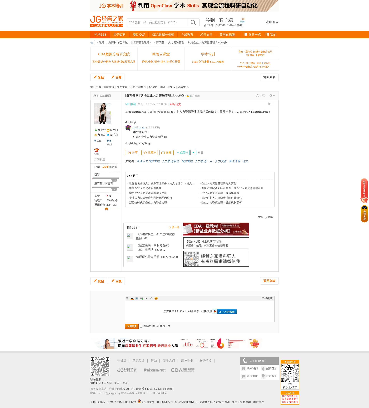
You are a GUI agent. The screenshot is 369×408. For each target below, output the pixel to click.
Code (151, 298)
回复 (119, 77)
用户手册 (187, 360)
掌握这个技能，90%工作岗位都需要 (206, 245)
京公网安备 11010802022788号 (159, 402)
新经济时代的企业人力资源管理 (148, 202)
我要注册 (206, 311)
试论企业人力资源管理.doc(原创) (207, 42)
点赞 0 (183, 152)
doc (211, 161)
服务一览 (254, 34)
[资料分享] (132, 95)
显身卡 (171, 87)
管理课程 (234, 161)
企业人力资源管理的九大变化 (218, 183)
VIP (96, 154)
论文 (245, 161)
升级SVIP (220, 25)
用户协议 (258, 402)
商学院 (160, 42)
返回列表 (269, 77)
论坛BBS (100, 34)
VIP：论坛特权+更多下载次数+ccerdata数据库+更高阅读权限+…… (255, 65)
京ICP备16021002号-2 (103, 402)
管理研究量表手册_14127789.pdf (157, 256)
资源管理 (187, 161)
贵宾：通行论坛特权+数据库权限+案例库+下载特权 (255, 53)
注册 (269, 22)
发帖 (101, 77)
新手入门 (169, 360)
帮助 (154, 360)
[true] (193, 22)
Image (137, 298)
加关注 (102, 130)
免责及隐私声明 (241, 402)
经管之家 (92, 42)
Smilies (156, 298)
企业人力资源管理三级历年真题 (220, 193)
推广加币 (209, 25)
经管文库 (206, 34)
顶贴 (162, 87)
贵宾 (110, 183)
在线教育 (187, 34)
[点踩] (193, 152)
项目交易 (139, 34)
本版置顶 (109, 87)
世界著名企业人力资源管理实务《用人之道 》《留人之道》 (164, 183)
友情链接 (205, 360)
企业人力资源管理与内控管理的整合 (150, 197)
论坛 (102, 42)
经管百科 (120, 34)
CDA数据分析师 (163, 34)
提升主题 (95, 87)
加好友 (102, 134)
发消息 (114, 134)
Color (132, 298)
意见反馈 (138, 360)
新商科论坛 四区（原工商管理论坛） (130, 42)
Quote (146, 298)
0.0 (243, 19)
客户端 (226, 20)
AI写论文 (175, 104)
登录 (276, 22)
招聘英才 (271, 368)
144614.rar (138, 127)
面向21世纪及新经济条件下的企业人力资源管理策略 (232, 188)
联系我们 (252, 368)
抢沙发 (153, 87)
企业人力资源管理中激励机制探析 (221, 202)
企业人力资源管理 (148, 161)
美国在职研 (227, 34)
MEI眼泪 (105, 95)
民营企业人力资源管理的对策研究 (221, 197)
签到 (210, 20)
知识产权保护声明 (219, 402)
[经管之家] (106, 30)
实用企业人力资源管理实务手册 (148, 193)
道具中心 (183, 87)
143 (109, 140)
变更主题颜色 (138, 87)
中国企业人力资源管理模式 (145, 188)
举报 (260, 217)
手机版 (121, 360)
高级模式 (267, 298)
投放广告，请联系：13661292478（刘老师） (149, 388)
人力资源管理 (176, 42)
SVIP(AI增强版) (235, 25)
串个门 (114, 130)
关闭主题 (122, 87)
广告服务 (271, 376)
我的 (273, 34)
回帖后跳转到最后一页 (156, 326)
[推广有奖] (194, 95)
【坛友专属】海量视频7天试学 (203, 241)
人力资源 (201, 161)
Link (142, 298)
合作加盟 (252, 376)
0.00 (242, 21)
